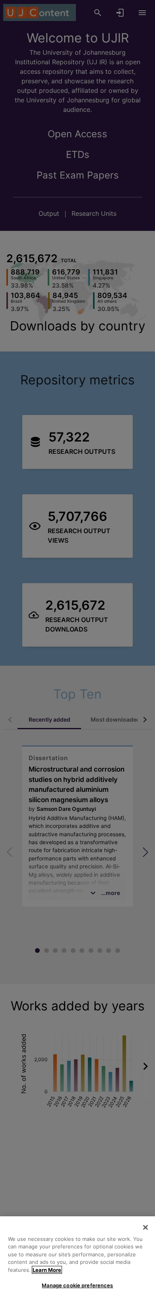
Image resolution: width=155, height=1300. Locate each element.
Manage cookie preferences (77, 1285)
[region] (77, 1258)
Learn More (47, 1270)
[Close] (145, 1227)
